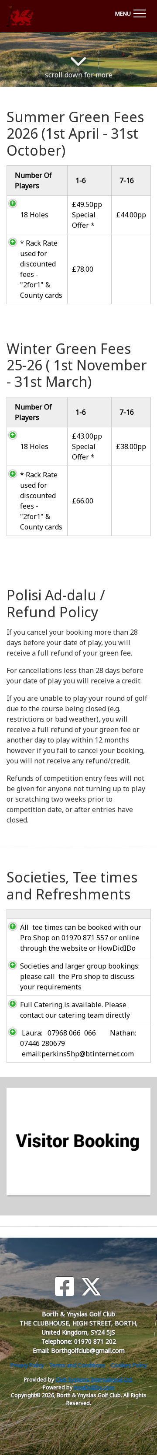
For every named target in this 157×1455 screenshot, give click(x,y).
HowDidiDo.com (94, 1387)
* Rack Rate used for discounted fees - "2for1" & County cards (41, 269)
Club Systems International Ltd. (94, 1379)
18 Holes (34, 215)
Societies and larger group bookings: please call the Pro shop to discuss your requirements (80, 976)
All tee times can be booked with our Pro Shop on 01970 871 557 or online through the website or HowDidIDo (80, 937)
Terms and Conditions (77, 1365)
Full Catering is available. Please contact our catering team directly (75, 1010)
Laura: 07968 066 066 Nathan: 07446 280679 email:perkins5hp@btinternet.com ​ (78, 1043)
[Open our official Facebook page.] (64, 1286)
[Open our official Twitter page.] (91, 1286)
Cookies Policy (129, 1365)
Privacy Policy (27, 1365)
